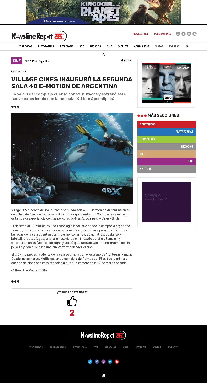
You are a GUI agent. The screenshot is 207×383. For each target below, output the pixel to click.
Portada (15, 71)
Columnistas (141, 46)
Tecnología (147, 139)
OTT (142, 154)
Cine (25, 71)
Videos (159, 46)
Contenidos (147, 124)
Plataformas (184, 131)
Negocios (187, 146)
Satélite (146, 169)
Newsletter (140, 33)
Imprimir (127, 61)
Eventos (174, 46)
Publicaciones (162, 33)
